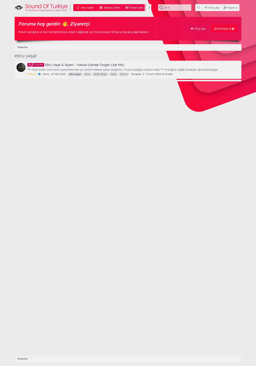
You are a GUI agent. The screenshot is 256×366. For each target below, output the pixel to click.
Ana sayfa (87, 7)
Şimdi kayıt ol (223, 28)
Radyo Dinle (112, 7)
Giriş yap (200, 28)
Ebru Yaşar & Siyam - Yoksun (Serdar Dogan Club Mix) (79, 65)
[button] (146, 7)
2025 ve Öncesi (164, 73)
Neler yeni (136, 7)
